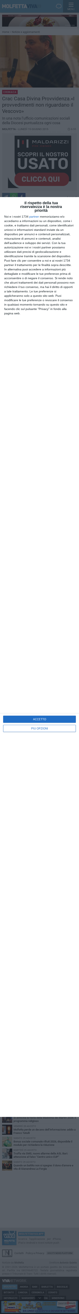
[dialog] (39, 657)
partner (34, 216)
